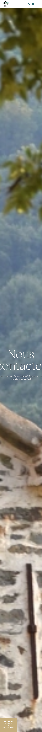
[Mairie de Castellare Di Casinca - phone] (29, 4)
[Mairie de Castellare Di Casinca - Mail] (33, 4)
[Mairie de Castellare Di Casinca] (6, 4)
